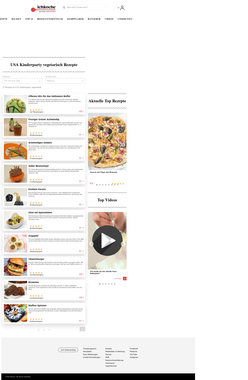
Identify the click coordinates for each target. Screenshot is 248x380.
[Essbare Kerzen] (15, 197)
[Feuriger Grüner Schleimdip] (15, 127)
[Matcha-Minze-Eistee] (107, 141)
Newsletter (87, 352)
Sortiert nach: (51, 77)
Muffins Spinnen (37, 305)
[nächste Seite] (82, 329)
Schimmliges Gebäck (40, 142)
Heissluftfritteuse (50, 18)
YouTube (133, 354)
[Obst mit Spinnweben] (15, 220)
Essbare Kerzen (37, 189)
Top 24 (29, 18)
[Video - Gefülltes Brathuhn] (107, 240)
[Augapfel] (15, 243)
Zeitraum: (6, 77)
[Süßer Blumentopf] (15, 174)
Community (125, 18)
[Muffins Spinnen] (15, 313)
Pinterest (133, 352)
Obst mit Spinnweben (40, 212)
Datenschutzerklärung (114, 360)
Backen (16, 18)
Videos (109, 18)
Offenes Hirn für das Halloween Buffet (49, 96)
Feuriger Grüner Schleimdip (43, 119)
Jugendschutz (111, 366)
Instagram (134, 357)
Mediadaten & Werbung (115, 352)
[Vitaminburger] (15, 267)
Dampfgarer (75, 18)
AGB (107, 357)
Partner (108, 354)
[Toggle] (121, 8)
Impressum (110, 363)
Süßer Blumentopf (38, 166)
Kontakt (108, 349)
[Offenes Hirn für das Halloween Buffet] (15, 104)
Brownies (33, 282)
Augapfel (33, 235)
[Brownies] (15, 290)
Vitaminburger (36, 259)
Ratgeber (94, 18)
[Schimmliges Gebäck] (15, 150)
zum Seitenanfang (68, 350)
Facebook (134, 349)
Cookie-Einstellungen (91, 357)
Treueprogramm (89, 349)
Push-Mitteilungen (90, 354)
